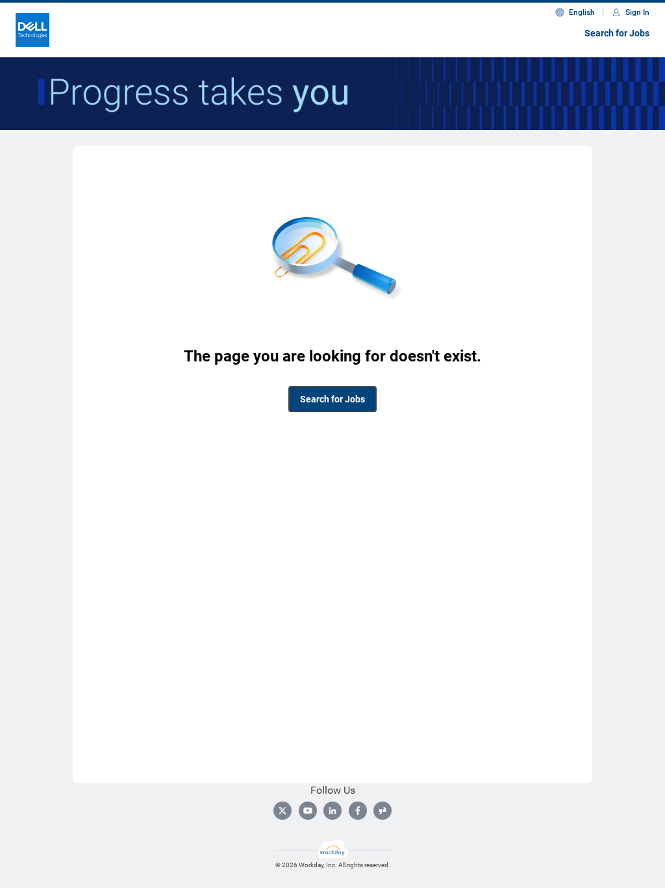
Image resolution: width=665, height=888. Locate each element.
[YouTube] (308, 811)
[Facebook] (358, 811)
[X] (282, 811)
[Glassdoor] (382, 811)
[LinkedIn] (332, 811)
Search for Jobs (616, 33)
